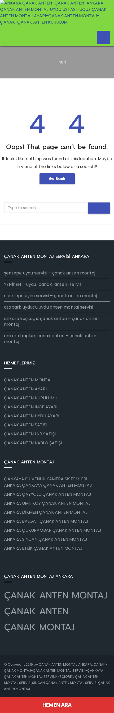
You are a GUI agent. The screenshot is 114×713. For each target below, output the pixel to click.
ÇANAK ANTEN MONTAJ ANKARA (65, 664)
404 (62, 62)
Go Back (57, 178)
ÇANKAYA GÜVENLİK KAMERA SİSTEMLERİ (45, 479)
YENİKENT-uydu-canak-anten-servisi (43, 284)
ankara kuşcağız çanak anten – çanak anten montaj (51, 321)
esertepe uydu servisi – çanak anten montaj (50, 296)
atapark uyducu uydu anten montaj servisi (48, 307)
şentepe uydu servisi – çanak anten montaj (49, 273)
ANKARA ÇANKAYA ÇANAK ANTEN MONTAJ (48, 485)
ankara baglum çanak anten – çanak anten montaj (50, 339)
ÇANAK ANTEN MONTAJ (55, 595)
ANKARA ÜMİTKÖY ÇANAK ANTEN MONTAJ (47, 503)
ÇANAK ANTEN (36, 611)
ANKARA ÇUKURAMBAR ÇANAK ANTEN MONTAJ (52, 530)
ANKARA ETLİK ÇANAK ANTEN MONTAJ (43, 548)
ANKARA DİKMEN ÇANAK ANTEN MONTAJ (46, 512)
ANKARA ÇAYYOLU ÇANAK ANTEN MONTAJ (47, 494)
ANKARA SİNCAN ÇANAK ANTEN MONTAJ (45, 539)
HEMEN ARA (57, 705)
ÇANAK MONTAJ (39, 627)
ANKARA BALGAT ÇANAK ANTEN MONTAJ (46, 521)
